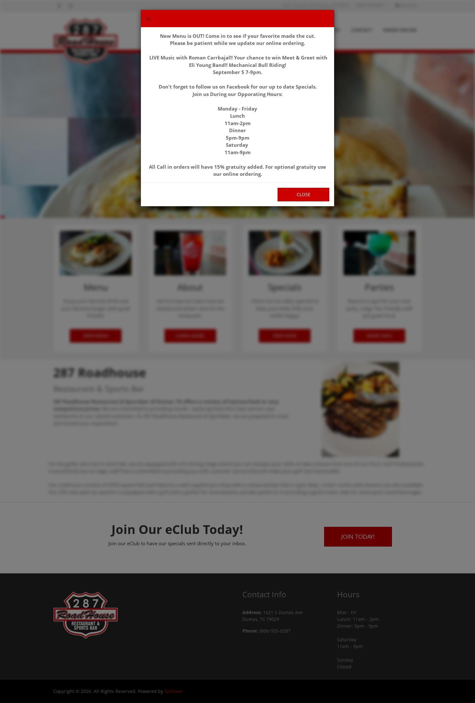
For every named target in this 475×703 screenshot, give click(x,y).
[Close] (148, 18)
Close (304, 194)
